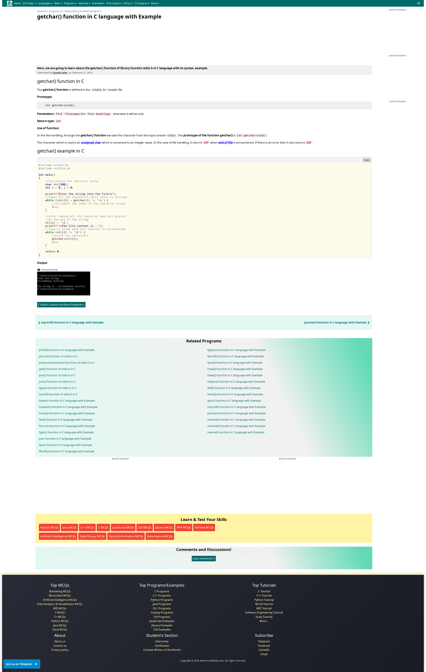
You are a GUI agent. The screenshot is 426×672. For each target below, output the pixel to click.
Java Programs (162, 604)
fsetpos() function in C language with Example (236, 381)
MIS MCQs (59, 608)
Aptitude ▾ (84, 3)
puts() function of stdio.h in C (57, 375)
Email (264, 654)
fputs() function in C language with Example (234, 362)
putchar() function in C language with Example (335, 322)
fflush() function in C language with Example (66, 451)
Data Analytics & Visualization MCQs (60, 604)
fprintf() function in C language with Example (235, 356)
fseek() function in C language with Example (234, 375)
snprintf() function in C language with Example (72, 322)
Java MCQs (69, 527)
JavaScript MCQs (123, 527)
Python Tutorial (264, 600)
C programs (53, 11)
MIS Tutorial (264, 608)
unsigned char (91, 142)
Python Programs (162, 600)
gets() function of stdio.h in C (57, 369)
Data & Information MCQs (126, 536)
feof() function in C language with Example (65, 419)
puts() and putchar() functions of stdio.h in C (67, 362)
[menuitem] (18, 3)
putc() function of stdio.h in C (57, 381)
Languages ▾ (45, 3)
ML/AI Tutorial (264, 604)
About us (60, 641)
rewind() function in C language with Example (235, 432)
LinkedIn (264, 650)
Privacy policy (59, 650)
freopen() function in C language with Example (68, 407)
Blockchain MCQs (60, 595)
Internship (162, 641)
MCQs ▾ (128, 3)
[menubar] (87, 3)
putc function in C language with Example (65, 438)
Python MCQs (49, 527)
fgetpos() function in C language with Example (236, 350)
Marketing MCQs (60, 591)
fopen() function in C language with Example (67, 400)
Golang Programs (162, 612)
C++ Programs (162, 595)
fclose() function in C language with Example (67, 413)
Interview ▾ (98, 3)
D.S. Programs (162, 608)
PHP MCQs (184, 527)
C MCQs (103, 527)
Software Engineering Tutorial (264, 612)
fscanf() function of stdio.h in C (58, 394)
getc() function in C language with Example (234, 400)
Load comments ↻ (204, 558)
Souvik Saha (60, 72)
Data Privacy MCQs (92, 536)
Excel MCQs (60, 629)
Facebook (264, 645)
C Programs (161, 591)
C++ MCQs (87, 527)
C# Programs (162, 617)
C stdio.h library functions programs (82, 11)
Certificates (162, 645)
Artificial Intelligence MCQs (58, 536)
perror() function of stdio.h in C (58, 356)
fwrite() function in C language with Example (235, 394)
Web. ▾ (58, 3)
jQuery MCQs (164, 527)
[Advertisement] (62, 42)
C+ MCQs (60, 617)
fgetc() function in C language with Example (66, 432)
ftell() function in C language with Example (233, 388)
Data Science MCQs (160, 536)
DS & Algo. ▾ (29, 3)
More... (264, 621)
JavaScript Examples (161, 621)
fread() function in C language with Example (234, 369)
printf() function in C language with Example (66, 350)
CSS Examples (162, 629)
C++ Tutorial (264, 595)
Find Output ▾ (114, 3)
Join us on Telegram (19, 664)
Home (17, 3)
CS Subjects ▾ (141, 3)
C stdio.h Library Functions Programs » (61, 304)
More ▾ (155, 3)
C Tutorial (264, 591)
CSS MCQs (144, 527)
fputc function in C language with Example (65, 445)
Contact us (60, 645)
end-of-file (225, 142)
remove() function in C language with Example (236, 419)
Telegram (264, 641)
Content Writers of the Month (162, 650)
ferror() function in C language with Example (67, 426)
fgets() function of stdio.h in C (57, 388)
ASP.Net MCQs (204, 527)
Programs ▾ (70, 3)
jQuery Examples (162, 625)
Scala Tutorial (264, 617)
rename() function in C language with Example (236, 426)
